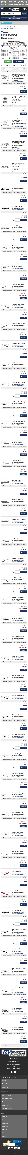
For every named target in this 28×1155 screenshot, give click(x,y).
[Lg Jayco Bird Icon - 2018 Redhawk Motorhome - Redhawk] (5, 1009)
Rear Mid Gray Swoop (18, 773)
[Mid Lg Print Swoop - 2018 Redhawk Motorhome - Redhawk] (5, 794)
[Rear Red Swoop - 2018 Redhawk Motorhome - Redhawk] (5, 872)
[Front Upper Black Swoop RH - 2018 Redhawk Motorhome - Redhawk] (5, 951)
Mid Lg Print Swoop (17, 793)
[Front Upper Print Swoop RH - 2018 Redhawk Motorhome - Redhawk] (5, 990)
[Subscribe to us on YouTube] (15, 1072)
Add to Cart (23, 767)
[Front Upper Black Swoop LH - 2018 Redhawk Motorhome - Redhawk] (5, 931)
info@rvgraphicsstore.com (14, 1064)
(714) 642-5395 (14, 1058)
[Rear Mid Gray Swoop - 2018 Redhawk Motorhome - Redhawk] (5, 775)
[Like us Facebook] (12, 1072)
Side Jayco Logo (16, 910)
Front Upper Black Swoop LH (19, 930)
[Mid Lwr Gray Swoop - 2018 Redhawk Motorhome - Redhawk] (5, 833)
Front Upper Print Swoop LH (19, 969)
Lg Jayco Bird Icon (17, 1008)
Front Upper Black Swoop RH (19, 949)
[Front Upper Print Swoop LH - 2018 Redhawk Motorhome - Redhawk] (5, 970)
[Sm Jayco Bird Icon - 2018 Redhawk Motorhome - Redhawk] (5, 1029)
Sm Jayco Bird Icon (17, 1027)
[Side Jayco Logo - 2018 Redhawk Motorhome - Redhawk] (5, 912)
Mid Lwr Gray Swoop (17, 832)
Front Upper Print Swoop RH (19, 988)
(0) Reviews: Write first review (18, 776)
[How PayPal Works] (17, 1141)
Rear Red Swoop (16, 871)
